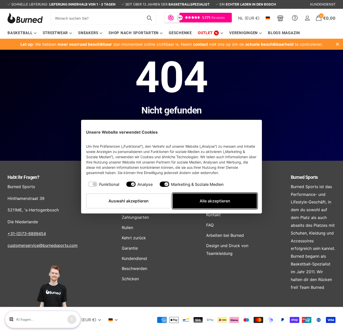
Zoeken (149, 18)
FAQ (210, 225)
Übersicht (245, 132)
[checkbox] (103, 184)
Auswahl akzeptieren (128, 200)
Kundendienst (134, 258)
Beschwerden (134, 268)
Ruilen (127, 227)
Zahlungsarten (135, 217)
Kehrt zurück (134, 237)
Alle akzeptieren (215, 200)
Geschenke (180, 33)
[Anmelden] (307, 18)
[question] (295, 18)
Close (337, 44)
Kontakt (213, 214)
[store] (280, 18)
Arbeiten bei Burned (225, 235)
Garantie (130, 248)
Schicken (130, 278)
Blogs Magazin (284, 33)
